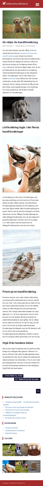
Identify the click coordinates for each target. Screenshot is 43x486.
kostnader (12, 78)
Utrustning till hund (13, 376)
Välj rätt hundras (11, 433)
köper (5, 67)
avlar (4, 223)
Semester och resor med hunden (17, 410)
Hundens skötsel (11, 428)
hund (12, 314)
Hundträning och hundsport (25, 46)
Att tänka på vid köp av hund (26, 379)
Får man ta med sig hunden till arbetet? (19, 407)
